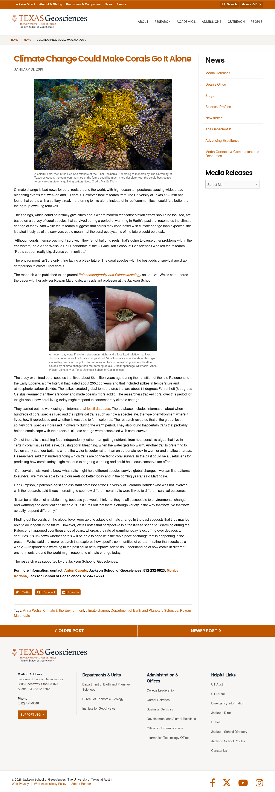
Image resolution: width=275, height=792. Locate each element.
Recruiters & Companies (83, 4)
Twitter (25, 592)
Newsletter (213, 117)
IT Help (216, 722)
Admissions (212, 21)
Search (231, 4)
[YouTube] (243, 782)
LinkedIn (73, 592)
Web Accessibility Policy (50, 783)
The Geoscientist (218, 129)
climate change (97, 610)
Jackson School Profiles (228, 741)
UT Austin (218, 684)
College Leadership (160, 690)
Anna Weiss (32, 610)
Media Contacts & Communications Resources (232, 153)
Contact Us (219, 750)
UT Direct (218, 693)
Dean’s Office (215, 84)
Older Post (70, 631)
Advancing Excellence (222, 140)
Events (121, 4)
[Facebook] (212, 782)
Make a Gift (250, 4)
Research (162, 21)
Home (14, 39)
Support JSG (31, 714)
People (256, 21)
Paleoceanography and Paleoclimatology (110, 274)
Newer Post (204, 631)
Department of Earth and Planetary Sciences (144, 610)
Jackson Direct (24, 4)
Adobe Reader (81, 783)
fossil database (98, 408)
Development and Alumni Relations (171, 718)
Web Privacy (20, 783)
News (109, 4)
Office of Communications (165, 728)
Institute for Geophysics (99, 708)
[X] (227, 782)
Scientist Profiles (218, 106)
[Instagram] (259, 782)
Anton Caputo (75, 570)
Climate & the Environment (63, 610)
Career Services (158, 699)
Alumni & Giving (50, 4)
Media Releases (217, 72)
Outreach (236, 21)
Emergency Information (227, 703)
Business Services (160, 709)
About (143, 21)
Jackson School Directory (229, 731)
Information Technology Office (168, 737)
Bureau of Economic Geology (103, 698)
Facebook (49, 592)
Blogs (209, 95)
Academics (186, 21)
